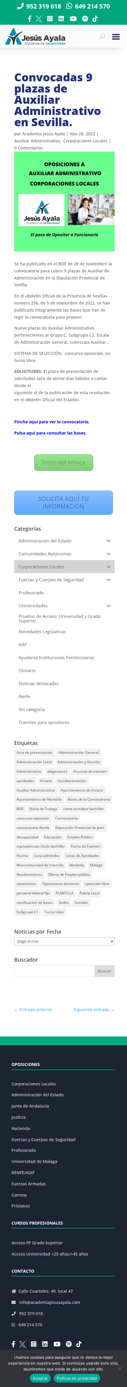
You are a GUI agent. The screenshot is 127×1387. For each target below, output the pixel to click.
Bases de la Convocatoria (89, 799)
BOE (20, 808)
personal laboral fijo (33, 893)
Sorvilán (81, 902)
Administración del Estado (38, 1095)
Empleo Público (80, 837)
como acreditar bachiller (83, 808)
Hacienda (21, 1128)
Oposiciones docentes (60, 883)
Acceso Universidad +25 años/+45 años (50, 1254)
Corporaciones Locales (85, 141)
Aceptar (40, 1378)
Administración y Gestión (79, 761)
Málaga (96, 865)
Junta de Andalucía (30, 1106)
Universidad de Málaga (34, 1161)
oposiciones (26, 883)
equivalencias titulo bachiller (41, 846)
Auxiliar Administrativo (36, 790)
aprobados (25, 780)
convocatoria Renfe (33, 827)
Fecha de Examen (85, 846)
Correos (19, 1195)
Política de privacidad (77, 1378)
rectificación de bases (35, 902)
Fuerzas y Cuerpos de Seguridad (44, 1139)
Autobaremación (72, 780)
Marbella (76, 865)
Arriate (46, 780)
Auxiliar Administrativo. (37, 141)
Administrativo (29, 771)
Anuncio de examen (90, 771)
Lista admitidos (47, 855)
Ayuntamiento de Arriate (82, 790)
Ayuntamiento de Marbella (39, 799)
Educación (52, 837)
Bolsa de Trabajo (43, 808)
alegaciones (57, 771)
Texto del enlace (64, 462)
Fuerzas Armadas (29, 1184)
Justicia (19, 1117)
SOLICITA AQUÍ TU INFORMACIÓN (63, 502)
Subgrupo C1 (27, 911)
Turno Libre (54, 911)
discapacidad (27, 837)
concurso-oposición (33, 818)
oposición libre (97, 883)
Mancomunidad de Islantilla (40, 865)
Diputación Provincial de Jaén (79, 827)
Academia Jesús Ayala (43, 133)
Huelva (22, 855)
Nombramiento (29, 874)
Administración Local (34, 761)
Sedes (64, 902)
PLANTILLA (65, 893)
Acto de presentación (35, 752)
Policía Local (89, 893)
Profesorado (24, 1150)
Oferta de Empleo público (69, 874)
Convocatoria (66, 818)
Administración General (78, 752)
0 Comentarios (28, 148)
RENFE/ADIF (23, 1172)
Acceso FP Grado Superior (37, 1242)
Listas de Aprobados (82, 855)
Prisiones (21, 1206)
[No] (120, 1368)
